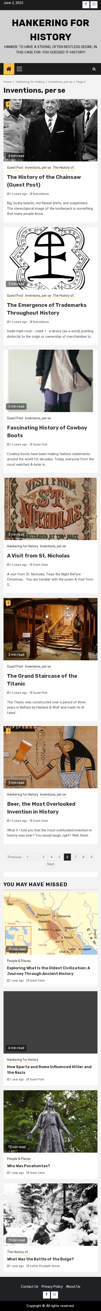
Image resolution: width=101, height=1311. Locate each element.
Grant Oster (40, 564)
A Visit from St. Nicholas (38, 556)
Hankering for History (22, 546)
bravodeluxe (41, 194)
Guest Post (15, 167)
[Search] (94, 68)
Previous (15, 857)
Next (50, 864)
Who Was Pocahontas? (28, 1166)
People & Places (19, 961)
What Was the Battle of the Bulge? (40, 1259)
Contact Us (29, 1286)
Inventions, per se (38, 167)
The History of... (64, 167)
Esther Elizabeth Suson (45, 1266)
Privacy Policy (52, 1286)
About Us (73, 1286)
